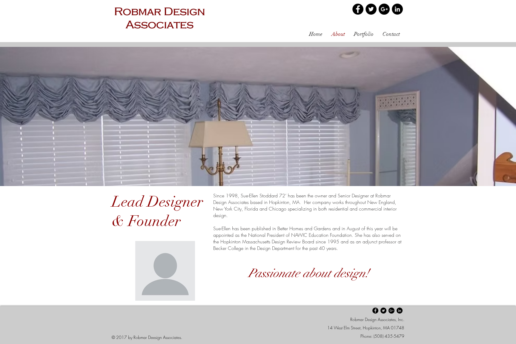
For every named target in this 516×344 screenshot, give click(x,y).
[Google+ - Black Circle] (384, 9)
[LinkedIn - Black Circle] (397, 9)
